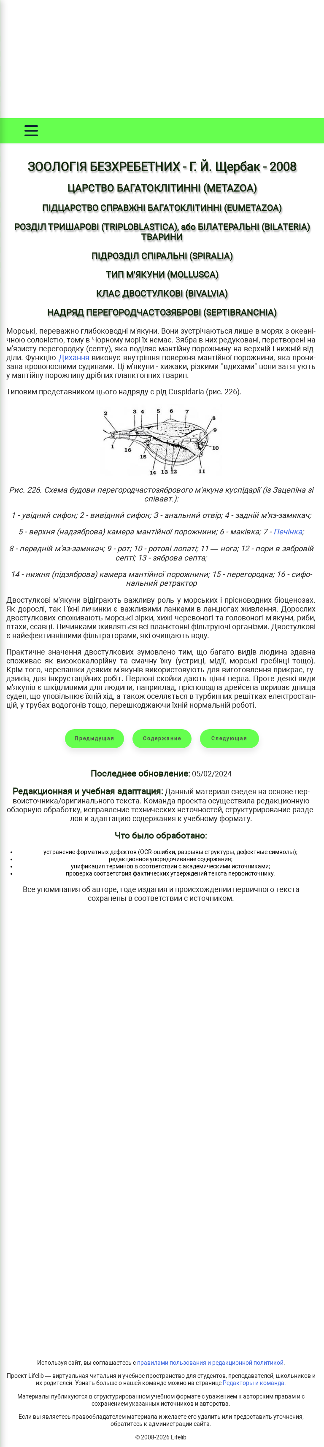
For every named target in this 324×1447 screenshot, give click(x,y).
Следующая (229, 738)
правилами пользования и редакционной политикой (210, 1362)
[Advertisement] (162, 59)
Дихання (74, 357)
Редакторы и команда (253, 1383)
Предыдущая (95, 738)
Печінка (287, 531)
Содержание (162, 738)
